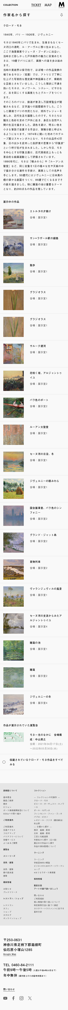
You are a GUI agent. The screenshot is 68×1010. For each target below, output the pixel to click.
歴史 (5, 803)
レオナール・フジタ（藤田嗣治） (49, 820)
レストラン (8, 905)
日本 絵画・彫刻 (42, 833)
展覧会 (6, 849)
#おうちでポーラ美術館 (44, 872)
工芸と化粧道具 (41, 836)
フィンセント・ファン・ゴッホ (48, 813)
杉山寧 (37, 823)
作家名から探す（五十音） (46, 839)
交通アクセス (9, 830)
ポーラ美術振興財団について (16, 810)
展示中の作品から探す (44, 843)
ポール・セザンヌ (42, 810)
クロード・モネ (41, 800)
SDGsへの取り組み (12, 813)
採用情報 (38, 879)
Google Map (9, 954)
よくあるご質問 (10, 843)
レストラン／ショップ (13, 898)
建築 (5, 875)
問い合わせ (39, 895)
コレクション (40, 790)
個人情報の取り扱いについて (47, 902)
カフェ (6, 908)
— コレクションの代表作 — (47, 797)
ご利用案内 (8, 820)
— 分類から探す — (43, 826)
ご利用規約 (39, 898)
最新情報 (7, 882)
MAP (48, 5)
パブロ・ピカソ (41, 817)
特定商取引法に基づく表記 (46, 905)
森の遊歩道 (8, 872)
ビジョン (7, 807)
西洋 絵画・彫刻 (42, 830)
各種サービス (9, 839)
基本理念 (7, 797)
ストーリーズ (9, 856)
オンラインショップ (12, 918)
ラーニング (39, 852)
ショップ (7, 911)
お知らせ (7, 888)
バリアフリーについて (13, 836)
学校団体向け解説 (42, 862)
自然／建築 (8, 862)
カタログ (7, 915)
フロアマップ (9, 833)
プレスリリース (10, 892)
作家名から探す (17, 16)
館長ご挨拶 (8, 800)
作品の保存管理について (45, 846)
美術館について (10, 790)
